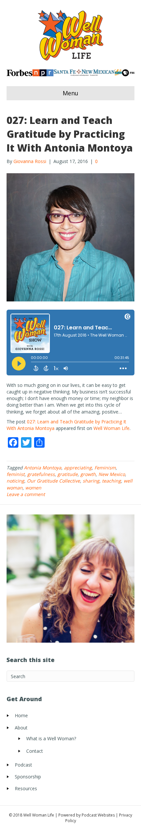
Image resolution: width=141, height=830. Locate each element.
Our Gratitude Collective (53, 481)
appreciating (78, 467)
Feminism (105, 467)
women (33, 488)
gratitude (67, 474)
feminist (16, 474)
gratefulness (41, 474)
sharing (91, 481)
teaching (111, 481)
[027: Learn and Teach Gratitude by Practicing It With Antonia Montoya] (70, 236)
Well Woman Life (111, 428)
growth (88, 474)
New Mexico (111, 474)
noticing (15, 481)
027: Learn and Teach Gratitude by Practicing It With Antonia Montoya (70, 133)
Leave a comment (26, 494)
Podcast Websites (98, 815)
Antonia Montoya (42, 467)
